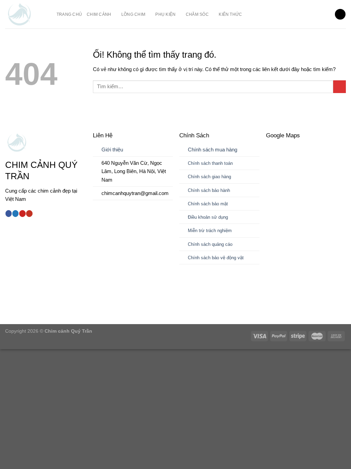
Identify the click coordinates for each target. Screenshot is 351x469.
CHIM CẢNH (99, 14)
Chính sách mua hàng (212, 149)
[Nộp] (339, 86)
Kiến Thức (230, 14)
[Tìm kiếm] (340, 14)
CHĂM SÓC (197, 14)
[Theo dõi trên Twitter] (15, 213)
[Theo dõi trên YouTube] (29, 213)
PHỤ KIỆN (165, 14)
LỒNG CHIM (133, 14)
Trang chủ (69, 14)
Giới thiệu (112, 149)
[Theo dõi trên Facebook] (8, 213)
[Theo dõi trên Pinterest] (22, 213)
